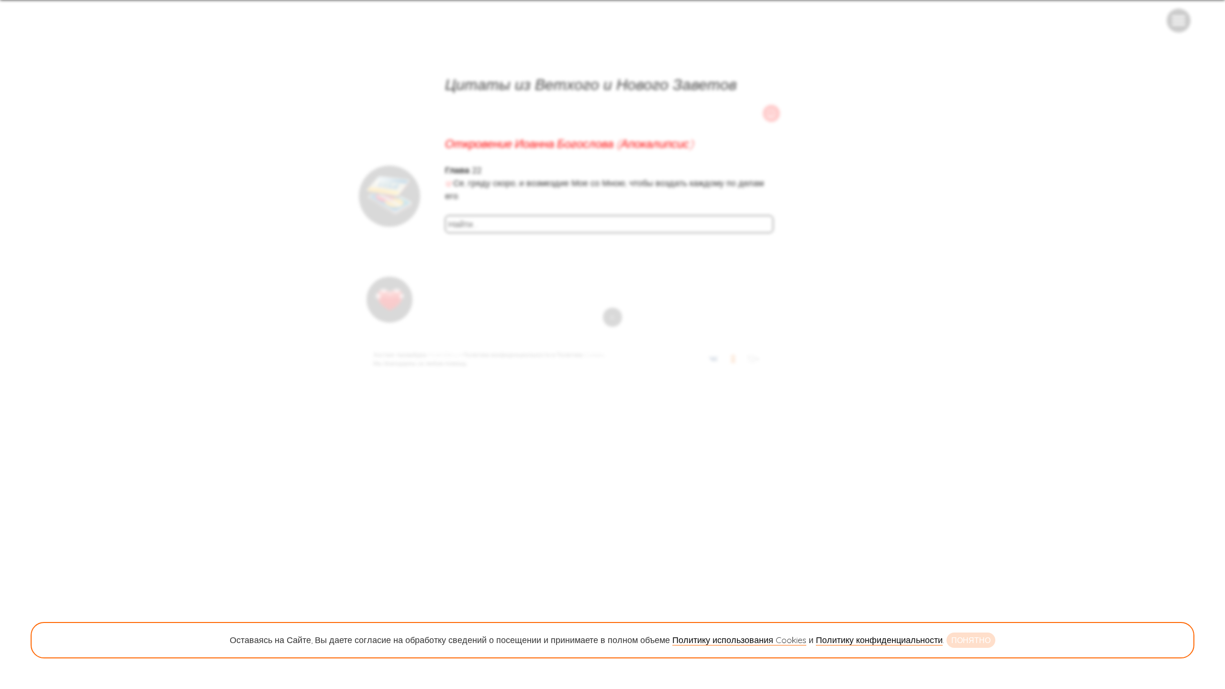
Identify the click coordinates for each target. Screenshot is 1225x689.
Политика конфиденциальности (506, 354)
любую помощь (446, 363)
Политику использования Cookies (739, 639)
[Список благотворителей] (389, 299)
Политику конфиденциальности (879, 639)
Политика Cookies (580, 354)
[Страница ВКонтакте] (713, 360)
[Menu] (1179, 21)
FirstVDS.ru (443, 354)
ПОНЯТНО (971, 640)
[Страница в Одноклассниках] (733, 360)
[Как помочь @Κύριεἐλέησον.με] (389, 196)
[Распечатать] (771, 113)
